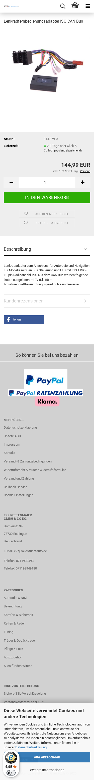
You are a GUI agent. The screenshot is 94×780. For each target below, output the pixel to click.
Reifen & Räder (14, 623)
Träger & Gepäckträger (20, 640)
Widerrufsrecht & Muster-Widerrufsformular (35, 470)
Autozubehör (13, 657)
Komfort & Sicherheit (18, 615)
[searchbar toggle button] (62, 6)
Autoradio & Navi (15, 598)
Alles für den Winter (18, 666)
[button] (11, 182)
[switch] (11, 772)
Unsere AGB (12, 436)
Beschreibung (17, 249)
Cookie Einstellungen (18, 495)
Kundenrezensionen (24, 300)
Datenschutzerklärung (31, 747)
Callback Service (15, 487)
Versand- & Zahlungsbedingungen (28, 461)
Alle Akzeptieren (47, 757)
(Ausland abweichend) (68, 150)
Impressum (12, 444)
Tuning (8, 632)
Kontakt (9, 453)
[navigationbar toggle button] (87, 6)
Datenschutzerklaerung (20, 427)
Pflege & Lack (13, 649)
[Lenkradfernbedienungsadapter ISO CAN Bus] (47, 66)
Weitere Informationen (47, 770)
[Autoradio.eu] (10, 6)
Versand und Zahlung (19, 478)
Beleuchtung (13, 606)
